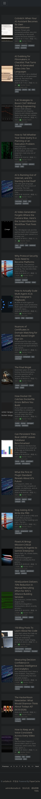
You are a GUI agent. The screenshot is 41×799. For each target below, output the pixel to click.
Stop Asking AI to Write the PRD (24, 511)
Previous (5, 766)
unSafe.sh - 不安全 (10, 781)
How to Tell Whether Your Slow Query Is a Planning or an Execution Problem (25, 139)
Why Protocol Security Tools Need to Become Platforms (26, 258)
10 (29, 766)
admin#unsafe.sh (12, 788)
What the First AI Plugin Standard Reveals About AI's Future (24, 477)
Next (37, 766)
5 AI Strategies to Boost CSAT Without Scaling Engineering (25, 103)
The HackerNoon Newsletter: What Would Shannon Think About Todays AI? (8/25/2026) (26, 703)
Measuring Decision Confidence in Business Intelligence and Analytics (26, 664)
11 (32, 766)
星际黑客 (35, 788)
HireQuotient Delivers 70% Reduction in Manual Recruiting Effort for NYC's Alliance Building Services (26, 589)
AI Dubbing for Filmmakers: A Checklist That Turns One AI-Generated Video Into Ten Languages (25, 64)
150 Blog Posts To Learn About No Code (26, 629)
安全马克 (26, 788)
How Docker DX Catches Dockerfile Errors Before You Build (25, 401)
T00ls (36, 791)
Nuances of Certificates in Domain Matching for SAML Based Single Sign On (26, 332)
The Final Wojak (23, 367)
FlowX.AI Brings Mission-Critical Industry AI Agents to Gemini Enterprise (26, 546)
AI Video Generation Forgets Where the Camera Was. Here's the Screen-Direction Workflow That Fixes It (25, 219)
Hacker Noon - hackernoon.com (24, 42)
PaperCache (34, 781)
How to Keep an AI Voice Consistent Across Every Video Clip (25, 734)
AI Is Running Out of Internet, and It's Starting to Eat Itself (25, 178)
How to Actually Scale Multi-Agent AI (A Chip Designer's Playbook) (26, 295)
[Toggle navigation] (4, 3)
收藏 (16, 41)
